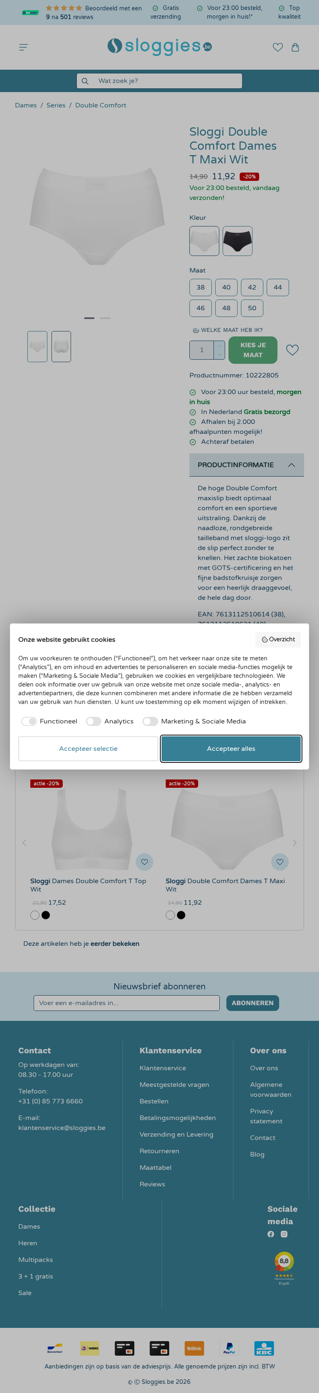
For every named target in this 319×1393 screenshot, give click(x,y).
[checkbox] (47, 721)
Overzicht (282, 639)
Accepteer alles (231, 749)
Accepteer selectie (88, 749)
